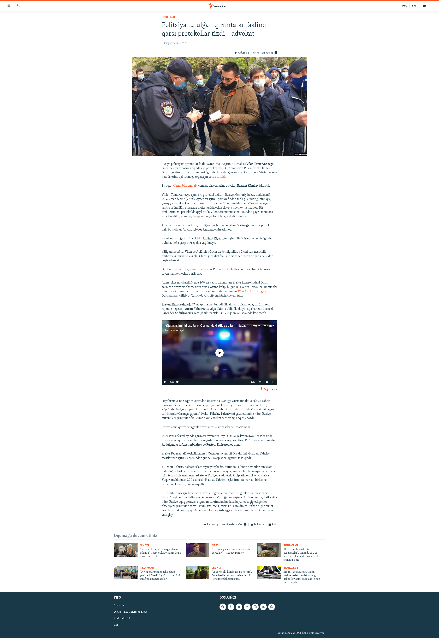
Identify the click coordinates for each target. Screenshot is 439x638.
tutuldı (221, 177)
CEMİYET (144, 545)
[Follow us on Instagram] (255, 607)
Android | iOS (122, 618)
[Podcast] (271, 607)
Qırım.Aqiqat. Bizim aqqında (130, 612)
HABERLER (168, 17)
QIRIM (215, 545)
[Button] (241, 53)
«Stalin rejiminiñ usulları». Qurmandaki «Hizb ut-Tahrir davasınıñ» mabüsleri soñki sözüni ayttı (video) (233, 326)
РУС (404, 5)
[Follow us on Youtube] (239, 607)
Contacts (119, 605)
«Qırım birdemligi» (185, 185)
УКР (414, 5)
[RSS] (263, 607)
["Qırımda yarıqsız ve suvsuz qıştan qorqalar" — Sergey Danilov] (197, 550)
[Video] (424, 5)
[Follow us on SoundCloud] (247, 607)
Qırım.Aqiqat (176, 330)
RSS (116, 625)
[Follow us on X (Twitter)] (231, 607)
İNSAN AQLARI (290, 545)
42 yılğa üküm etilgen (252, 291)
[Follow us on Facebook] (223, 607)
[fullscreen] (273, 382)
